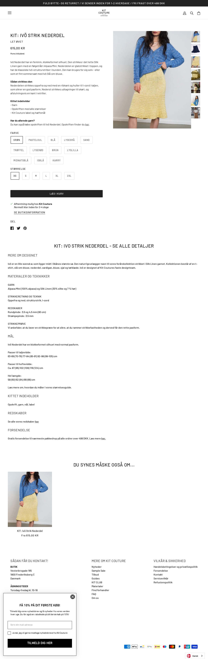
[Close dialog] (72, 596)
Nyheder (97, 566)
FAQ (94, 593)
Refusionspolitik (163, 582)
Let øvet (16, 41)
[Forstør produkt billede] (152, 79)
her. (103, 438)
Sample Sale (98, 570)
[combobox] (195, 656)
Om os (95, 597)
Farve (14, 132)
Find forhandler (100, 590)
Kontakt (158, 574)
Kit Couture (45, 203)
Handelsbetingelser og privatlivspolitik (176, 566)
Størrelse (18, 168)
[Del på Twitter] (18, 228)
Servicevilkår (161, 578)
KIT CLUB (97, 582)
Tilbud (95, 574)
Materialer (97, 586)
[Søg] (191, 13)
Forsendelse (161, 570)
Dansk (195, 656)
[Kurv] (199, 13)
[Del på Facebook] (12, 228)
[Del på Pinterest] (25, 228)
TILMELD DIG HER (39, 643)
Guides (96, 578)
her (87, 124)
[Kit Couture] (104, 12)
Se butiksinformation (29, 212)
